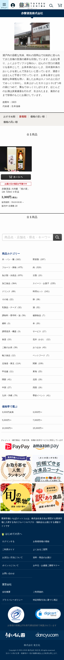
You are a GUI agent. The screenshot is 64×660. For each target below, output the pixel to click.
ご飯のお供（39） (10, 347)
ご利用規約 (38, 592)
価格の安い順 (37, 116)
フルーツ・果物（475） (13, 267)
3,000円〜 (37, 412)
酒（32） (37, 307)
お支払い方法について (12, 557)
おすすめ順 (9, 116)
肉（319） (37, 267)
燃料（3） (6, 323)
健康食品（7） (39, 315)
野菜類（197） (40, 259)
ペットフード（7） (41, 355)
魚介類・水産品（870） (13, 275)
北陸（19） (38, 379)
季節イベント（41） (42, 395)
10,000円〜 (7, 428)
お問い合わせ (8, 573)
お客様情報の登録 (41, 541)
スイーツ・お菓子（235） (45, 283)
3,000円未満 (7, 412)
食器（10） (7, 339)
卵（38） (37, 299)
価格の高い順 (10, 122)
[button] (48, 614)
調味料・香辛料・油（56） (14, 315)
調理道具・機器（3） (12, 331)
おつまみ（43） (40, 347)
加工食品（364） (10, 283)
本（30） (37, 323)
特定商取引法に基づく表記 (45, 600)
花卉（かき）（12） (42, 339)
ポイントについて (10, 565)
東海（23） (38, 371)
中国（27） (7, 387)
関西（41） (7, 379)
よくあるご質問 (40, 549)
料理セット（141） (42, 291)
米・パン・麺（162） (12, 259)
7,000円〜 (37, 420)
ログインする (8, 541)
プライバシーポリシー (12, 600)
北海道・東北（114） (12, 363)
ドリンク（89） (9, 291)
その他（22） (8, 299)
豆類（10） (38, 275)
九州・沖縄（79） (10, 395)
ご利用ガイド (8, 549)
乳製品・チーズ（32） (12, 307)
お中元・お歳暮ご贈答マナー (46, 565)
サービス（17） (40, 331)
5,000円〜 (6, 420)
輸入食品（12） (9, 355)
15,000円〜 (38, 428)
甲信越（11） (8, 371)
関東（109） (39, 363)
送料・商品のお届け (42, 557)
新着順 (22, 116)
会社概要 (6, 592)
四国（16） (38, 387)
